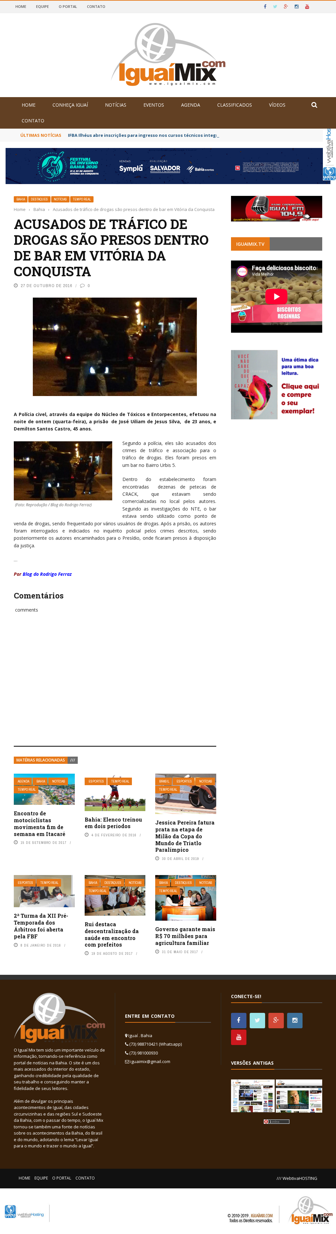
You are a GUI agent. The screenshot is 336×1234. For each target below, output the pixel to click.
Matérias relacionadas (40, 760)
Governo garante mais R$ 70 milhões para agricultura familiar (185, 936)
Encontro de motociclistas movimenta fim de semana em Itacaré (39, 823)
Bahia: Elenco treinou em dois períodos (113, 823)
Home (20, 6)
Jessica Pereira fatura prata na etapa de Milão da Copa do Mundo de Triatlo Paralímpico (185, 836)
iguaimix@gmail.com (150, 1061)
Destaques (39, 199)
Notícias (115, 105)
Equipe (42, 6)
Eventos (153, 105)
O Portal (68, 6)
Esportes (96, 781)
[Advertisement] (115, 687)
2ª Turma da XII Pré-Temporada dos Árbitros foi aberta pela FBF (41, 925)
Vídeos (277, 105)
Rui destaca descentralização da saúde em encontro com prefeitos (112, 934)
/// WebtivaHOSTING (297, 1178)
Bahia (20, 199)
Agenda (190, 105)
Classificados (234, 105)
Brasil (164, 781)
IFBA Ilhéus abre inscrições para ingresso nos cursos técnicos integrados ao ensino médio (167, 135)
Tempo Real (82, 199)
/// (72, 760)
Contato (96, 6)
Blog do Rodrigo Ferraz (47, 574)
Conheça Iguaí (70, 105)
